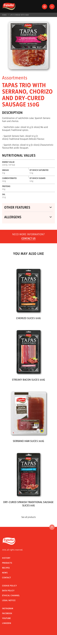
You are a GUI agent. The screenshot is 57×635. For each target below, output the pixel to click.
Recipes (6, 567)
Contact (6, 577)
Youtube (6, 618)
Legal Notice (9, 600)
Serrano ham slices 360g (28, 441)
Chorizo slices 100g (28, 318)
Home (4, 15)
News (5, 572)
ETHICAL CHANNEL (11, 595)
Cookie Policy (9, 585)
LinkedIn (6, 623)
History (6, 558)
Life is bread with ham (19, 15)
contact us (28, 238)
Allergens (12, 217)
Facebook (7, 613)
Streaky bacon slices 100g (28, 379)
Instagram (7, 608)
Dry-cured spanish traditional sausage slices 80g (28, 503)
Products (7, 563)
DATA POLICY (8, 590)
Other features (17, 207)
